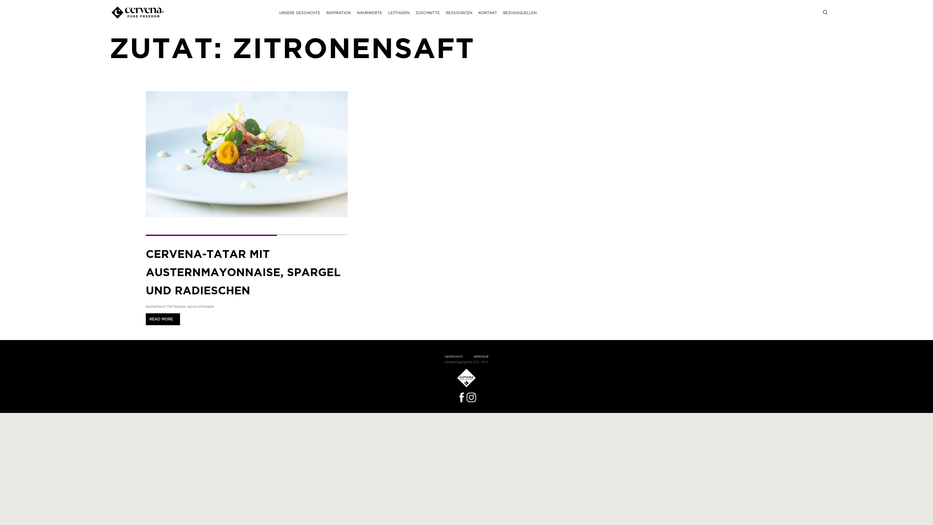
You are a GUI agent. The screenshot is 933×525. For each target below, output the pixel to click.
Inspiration (338, 13)
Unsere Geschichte (299, 13)
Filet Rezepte (175, 306)
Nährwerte (369, 13)
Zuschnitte (428, 13)
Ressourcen (459, 13)
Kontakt (487, 13)
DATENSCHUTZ (454, 356)
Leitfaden (399, 13)
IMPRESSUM (481, 356)
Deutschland (155, 306)
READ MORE (162, 319)
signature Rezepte (200, 306)
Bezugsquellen (520, 13)
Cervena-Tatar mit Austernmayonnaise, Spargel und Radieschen (243, 273)
